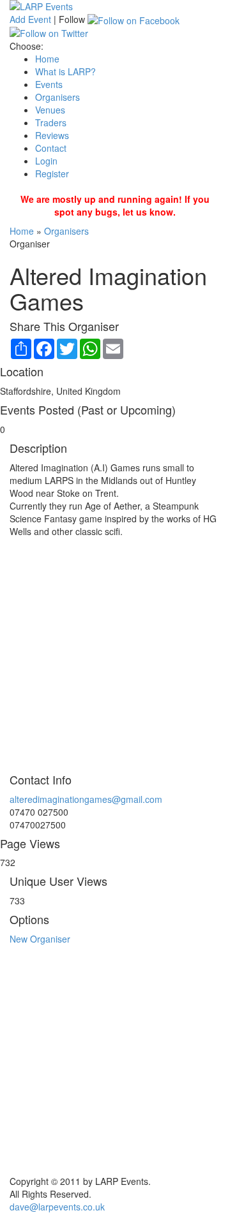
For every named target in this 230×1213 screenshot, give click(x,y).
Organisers (57, 97)
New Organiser (40, 938)
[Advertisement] (115, 652)
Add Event (30, 19)
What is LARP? (65, 71)
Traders (50, 122)
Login (46, 160)
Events (49, 84)
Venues (50, 109)
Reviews (52, 135)
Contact (50, 148)
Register (52, 173)
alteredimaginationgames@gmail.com (86, 799)
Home (47, 58)
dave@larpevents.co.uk (57, 1206)
